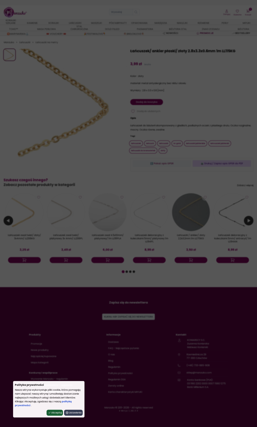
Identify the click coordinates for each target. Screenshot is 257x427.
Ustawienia (75, 412)
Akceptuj (56, 412)
